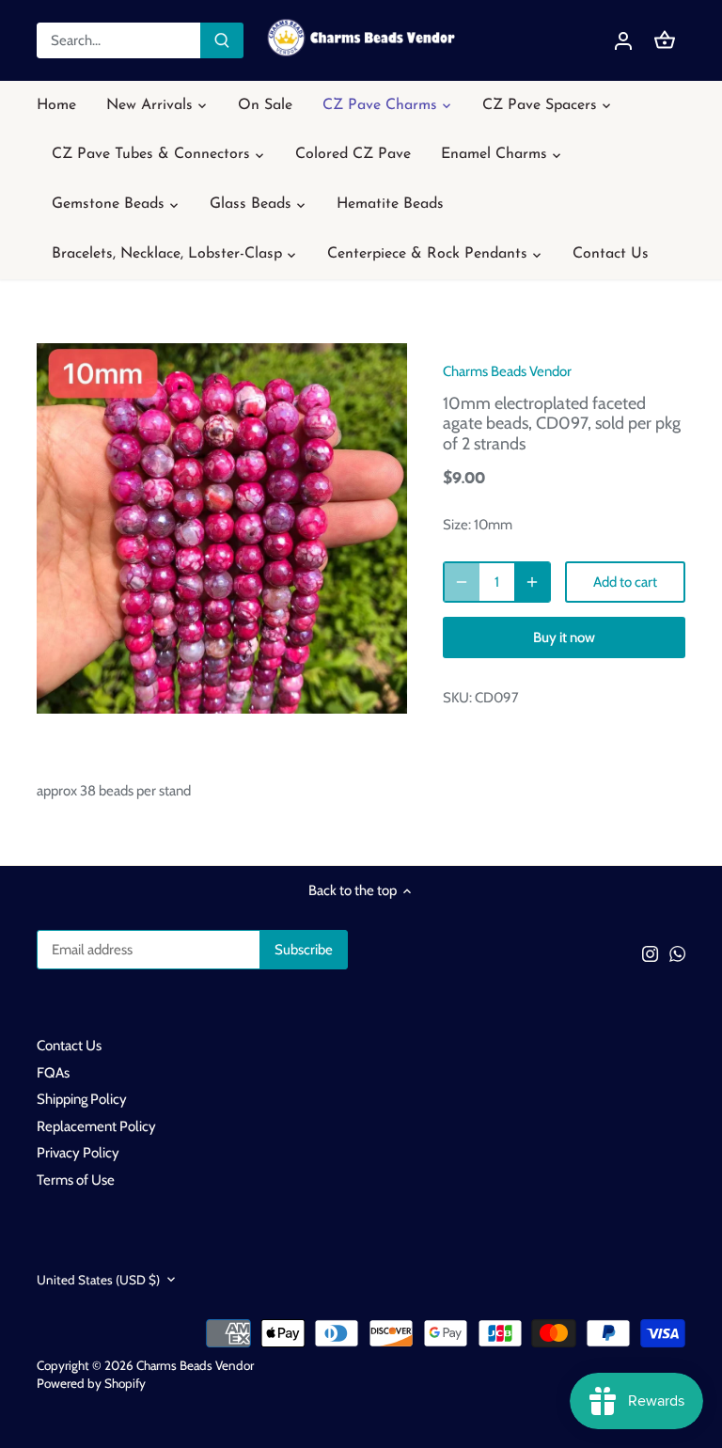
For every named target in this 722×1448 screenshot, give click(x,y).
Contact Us (69, 1045)
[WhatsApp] (677, 953)
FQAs (53, 1072)
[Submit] (221, 40)
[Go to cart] (664, 41)
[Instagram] (650, 953)
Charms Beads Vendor (507, 371)
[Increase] (532, 582)
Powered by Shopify (91, 1383)
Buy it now (564, 637)
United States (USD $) (98, 1279)
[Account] (623, 41)
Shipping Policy (82, 1099)
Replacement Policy (96, 1126)
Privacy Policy (78, 1152)
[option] (222, 528)
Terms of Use (76, 1180)
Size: (457, 524)
